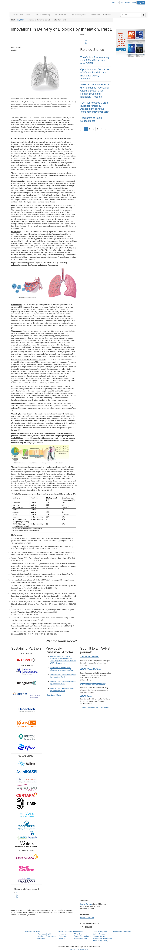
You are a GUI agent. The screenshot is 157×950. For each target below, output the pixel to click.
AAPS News (78, 934)
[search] (143, 15)
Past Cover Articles (54, 695)
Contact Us (115, 2)
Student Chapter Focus (82, 936)
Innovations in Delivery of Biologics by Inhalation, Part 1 (63, 689)
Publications (63, 936)
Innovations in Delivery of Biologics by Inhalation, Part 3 (63, 675)
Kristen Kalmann (86, 904)
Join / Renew (125, 2)
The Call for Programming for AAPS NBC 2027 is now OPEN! (94, 60)
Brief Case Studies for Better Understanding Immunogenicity (61, 668)
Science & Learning (64, 931)
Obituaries (41, 938)
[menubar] (123, 2)
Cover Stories (30, 931)
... (105, 129)
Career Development (99, 931)
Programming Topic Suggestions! (91, 119)
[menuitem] (115, 2)
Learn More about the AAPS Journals (95, 707)
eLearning (62, 934)
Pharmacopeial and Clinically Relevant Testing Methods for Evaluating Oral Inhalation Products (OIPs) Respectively (63, 659)
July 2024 (20, 20)
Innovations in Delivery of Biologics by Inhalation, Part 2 (63, 682)
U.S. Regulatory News (45, 934)
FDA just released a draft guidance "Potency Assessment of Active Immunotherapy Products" (94, 107)
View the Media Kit (87, 918)
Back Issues (117, 931)
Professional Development (102, 938)
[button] (29, 15)
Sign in (141, 2)
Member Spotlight (99, 936)
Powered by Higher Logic (79, 949)
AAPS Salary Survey (100, 941)
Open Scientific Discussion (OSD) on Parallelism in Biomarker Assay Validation (95, 73)
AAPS (134, 2)
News (38, 931)
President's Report (80, 938)
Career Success (99, 934)
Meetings (62, 938)
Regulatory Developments (46, 936)
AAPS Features (78, 931)
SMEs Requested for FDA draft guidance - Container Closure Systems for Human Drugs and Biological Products (94, 90)
